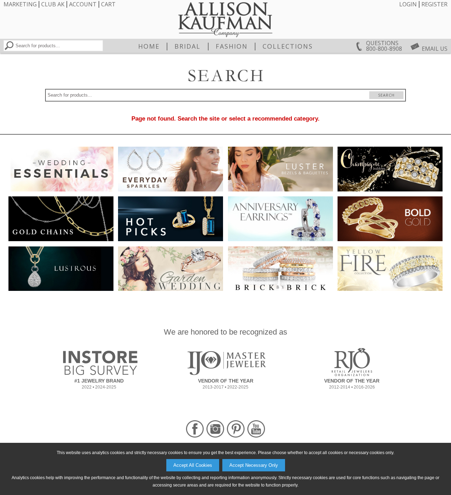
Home (149, 46)
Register (434, 4)
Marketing (20, 4)
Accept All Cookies (192, 465)
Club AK (52, 4)
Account (83, 4)
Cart (108, 4)
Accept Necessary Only (253, 465)
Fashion (232, 46)
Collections (287, 46)
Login (408, 4)
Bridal (187, 46)
